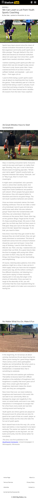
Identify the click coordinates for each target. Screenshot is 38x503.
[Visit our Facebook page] (31, 2)
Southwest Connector (10, 442)
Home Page (7, 477)
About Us (31, 477)
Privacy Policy (30, 482)
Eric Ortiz (7, 15)
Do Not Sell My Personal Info (11, 492)
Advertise (6, 487)
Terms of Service (8, 482)
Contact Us (31, 487)
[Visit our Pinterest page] (35, 2)
